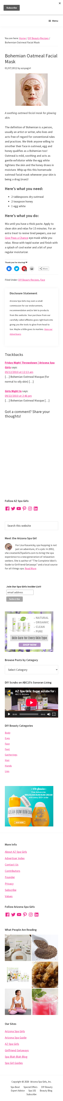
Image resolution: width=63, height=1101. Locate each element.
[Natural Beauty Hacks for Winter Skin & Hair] (45, 948)
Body (7, 732)
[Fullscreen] (54, 714)
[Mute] (48, 714)
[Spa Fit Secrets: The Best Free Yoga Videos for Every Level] (18, 1002)
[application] (31, 703)
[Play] (9, 714)
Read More (30, 568)
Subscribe (10, 890)
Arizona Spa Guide (15, 1037)
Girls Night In (13, 391)
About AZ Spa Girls (16, 852)
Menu (55, 20)
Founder (10, 877)
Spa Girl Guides (14, 1063)
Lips (7, 771)
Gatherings (11, 754)
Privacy (9, 883)
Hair (7, 760)
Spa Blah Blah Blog (16, 1056)
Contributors (12, 871)
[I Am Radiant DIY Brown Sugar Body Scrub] (45, 975)
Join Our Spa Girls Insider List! (23, 586)
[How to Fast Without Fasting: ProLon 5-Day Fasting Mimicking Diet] (18, 948)
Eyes (7, 738)
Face (42, 279)
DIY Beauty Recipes (28, 279)
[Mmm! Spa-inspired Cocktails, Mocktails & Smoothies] (45, 1002)
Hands (8, 765)
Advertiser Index (15, 858)
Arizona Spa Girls (15, 1031)
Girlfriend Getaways (17, 1050)
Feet (7, 749)
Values (9, 896)
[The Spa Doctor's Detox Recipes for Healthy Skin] (18, 975)
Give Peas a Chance (16, 238)
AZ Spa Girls (12, 1044)
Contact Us (11, 864)
